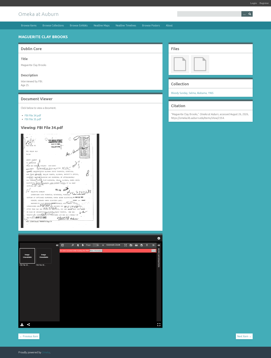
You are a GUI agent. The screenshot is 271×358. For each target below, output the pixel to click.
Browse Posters (151, 25)
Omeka (46, 352)
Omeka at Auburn (38, 14)
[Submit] (250, 14)
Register (264, 3)
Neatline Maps (102, 25)
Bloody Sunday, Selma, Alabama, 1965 (192, 93)
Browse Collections (53, 25)
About (169, 25)
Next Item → (244, 336)
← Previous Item (29, 336)
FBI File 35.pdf (33, 119)
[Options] (244, 14)
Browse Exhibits (79, 25)
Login (253, 3)
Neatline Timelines (126, 25)
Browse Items (29, 25)
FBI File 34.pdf (33, 115)
